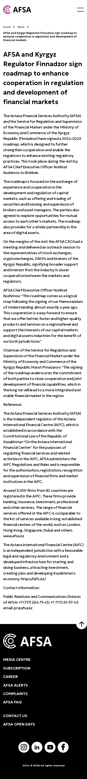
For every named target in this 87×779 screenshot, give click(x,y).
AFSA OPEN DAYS (19, 724)
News (21, 26)
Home (7, 26)
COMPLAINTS (15, 693)
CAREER (10, 676)
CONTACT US (15, 716)
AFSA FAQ (12, 702)
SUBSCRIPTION (16, 668)
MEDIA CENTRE (17, 659)
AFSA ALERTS (15, 685)
